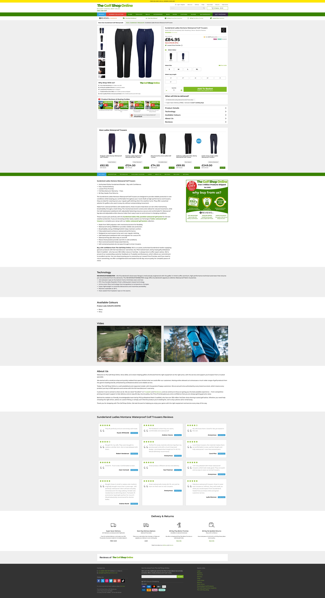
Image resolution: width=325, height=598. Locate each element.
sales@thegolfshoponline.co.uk (107, 573)
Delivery (197, 4)
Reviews (169, 122)
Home (127, 22)
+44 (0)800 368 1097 (104, 571)
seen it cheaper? (110, 89)
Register (183, 4)
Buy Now (102, 174)
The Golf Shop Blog (203, 590)
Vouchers (220, 14)
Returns (217, 4)
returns (171, 545)
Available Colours (173, 115)
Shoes (175, 14)
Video (150, 174)
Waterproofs (205, 14)
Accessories (158, 14)
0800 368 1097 (102, 11)
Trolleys (139, 14)
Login (178, 4)
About (189, 4)
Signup (180, 576)
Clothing (184, 14)
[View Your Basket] (217, 8)
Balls (148, 14)
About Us (169, 118)
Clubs (130, 14)
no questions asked (112, 87)
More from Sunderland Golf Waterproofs (110, 22)
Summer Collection (116, 14)
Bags (168, 14)
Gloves (193, 14)
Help (225, 4)
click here (122, 586)
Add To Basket (205, 88)
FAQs (203, 4)
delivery (165, 545)
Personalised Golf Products (205, 586)
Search (204, 8)
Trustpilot (147, 392)
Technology (170, 111)
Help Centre (201, 584)
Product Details (172, 108)
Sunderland (133, 22)
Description (112, 174)
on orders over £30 (111, 85)
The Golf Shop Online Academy (206, 588)
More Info (178, 541)
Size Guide (224, 65)
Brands (101, 14)
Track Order (210, 4)
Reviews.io (157, 392)
